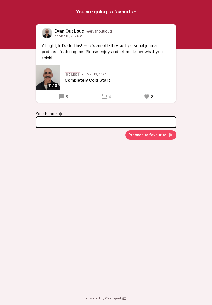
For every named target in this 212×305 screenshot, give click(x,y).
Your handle (47, 113)
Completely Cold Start (87, 80)
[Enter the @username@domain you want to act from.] (60, 114)
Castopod (113, 298)
